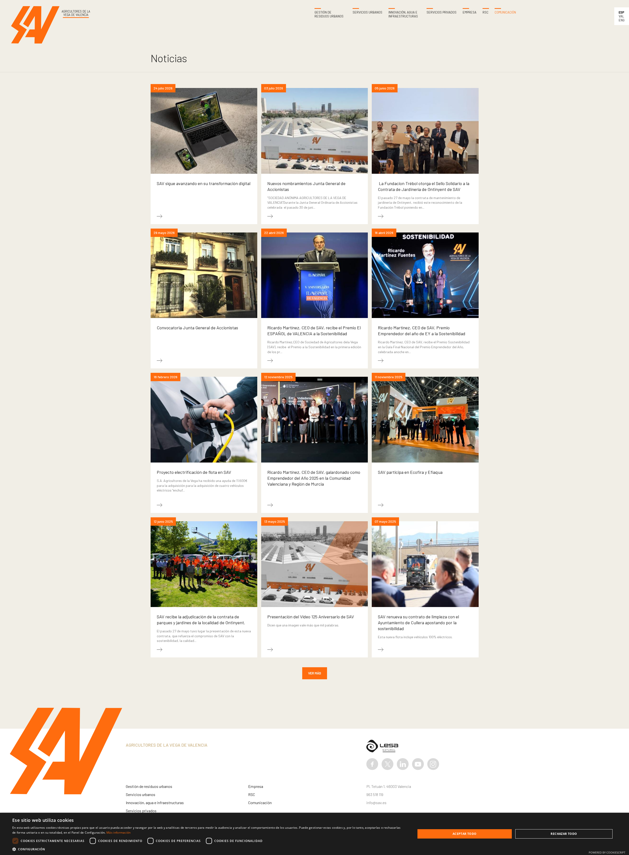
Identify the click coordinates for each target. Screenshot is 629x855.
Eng (622, 20)
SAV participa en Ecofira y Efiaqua (410, 472)
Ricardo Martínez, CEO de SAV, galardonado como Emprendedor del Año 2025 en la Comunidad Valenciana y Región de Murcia (313, 478)
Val (621, 16)
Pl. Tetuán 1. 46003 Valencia (388, 786)
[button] (208, 849)
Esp (621, 12)
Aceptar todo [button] (465, 834)
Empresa (469, 12)
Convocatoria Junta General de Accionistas (197, 327)
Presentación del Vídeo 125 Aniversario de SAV (310, 616)
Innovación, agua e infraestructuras (403, 14)
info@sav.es (376, 802)
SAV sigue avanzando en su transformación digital (203, 183)
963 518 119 (374, 794)
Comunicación (505, 12)
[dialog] (314, 834)
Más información (118, 832)
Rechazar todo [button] (564, 834)
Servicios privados (442, 12)
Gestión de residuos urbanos (328, 14)
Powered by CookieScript (607, 852)
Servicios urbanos (367, 12)
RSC (485, 12)
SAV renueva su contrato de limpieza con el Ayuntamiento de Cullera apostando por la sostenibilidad (418, 622)
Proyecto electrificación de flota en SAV (194, 472)
